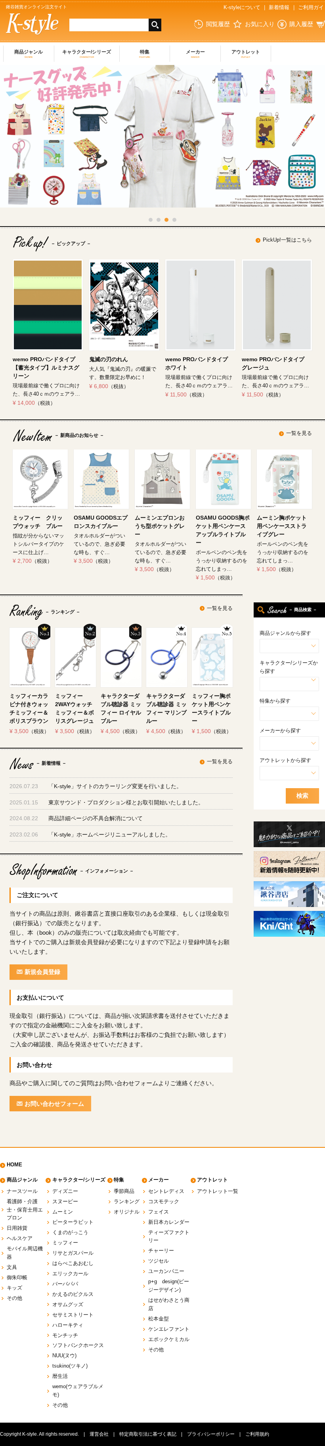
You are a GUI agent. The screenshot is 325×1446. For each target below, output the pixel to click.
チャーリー (161, 1251)
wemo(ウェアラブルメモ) (77, 1390)
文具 (12, 1267)
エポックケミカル (168, 1339)
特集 (144, 53)
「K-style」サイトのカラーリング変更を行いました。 (115, 786)
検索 (302, 795)
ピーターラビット (73, 1222)
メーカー (195, 53)
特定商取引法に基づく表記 (147, 1434)
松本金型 (158, 1319)
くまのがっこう (70, 1232)
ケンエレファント (168, 1329)
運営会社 (99, 1434)
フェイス (158, 1212)
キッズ (14, 1288)
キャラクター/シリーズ (86, 53)
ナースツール (22, 1191)
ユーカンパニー (166, 1271)
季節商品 (124, 1191)
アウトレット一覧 (217, 1191)
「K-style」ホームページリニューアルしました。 (109, 834)
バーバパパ (65, 1284)
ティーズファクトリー (168, 1236)
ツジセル (158, 1261)
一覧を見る (299, 433)
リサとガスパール (73, 1253)
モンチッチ (65, 1335)
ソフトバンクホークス (78, 1345)
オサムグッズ (67, 1304)
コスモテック (163, 1201)
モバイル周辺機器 (25, 1253)
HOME (14, 1165)
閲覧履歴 (218, 24)
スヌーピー (65, 1201)
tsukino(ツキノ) (70, 1366)
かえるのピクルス (73, 1294)
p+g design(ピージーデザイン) (168, 1285)
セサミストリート (73, 1315)
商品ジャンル (28, 53)
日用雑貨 (17, 1228)
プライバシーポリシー (211, 1434)
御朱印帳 (17, 1277)
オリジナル (127, 1212)
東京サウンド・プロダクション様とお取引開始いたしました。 (126, 802)
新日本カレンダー (168, 1222)
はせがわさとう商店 (168, 1304)
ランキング (127, 1201)
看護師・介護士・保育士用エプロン (25, 1209)
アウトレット (245, 53)
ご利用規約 (257, 1434)
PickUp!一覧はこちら (287, 240)
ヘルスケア (19, 1238)
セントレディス (166, 1191)
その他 (14, 1298)
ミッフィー (65, 1243)
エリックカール (70, 1273)
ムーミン (62, 1212)
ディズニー (65, 1191)
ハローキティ (67, 1325)
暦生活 (60, 1376)
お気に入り (260, 24)
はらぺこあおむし (73, 1263)
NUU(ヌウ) (64, 1355)
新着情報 (279, 7)
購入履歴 (301, 24)
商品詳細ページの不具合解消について (95, 818)
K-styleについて (242, 7)
